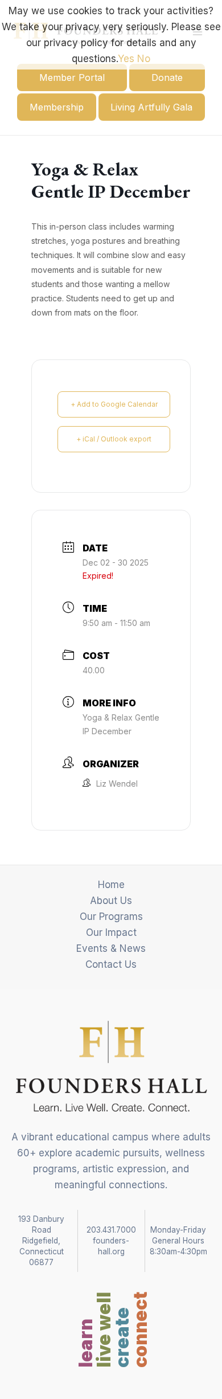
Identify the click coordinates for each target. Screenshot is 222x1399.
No (143, 58)
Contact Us (111, 964)
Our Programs (111, 916)
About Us (111, 900)
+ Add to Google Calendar (114, 404)
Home (111, 884)
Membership (57, 107)
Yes (126, 58)
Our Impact (111, 932)
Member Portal (72, 77)
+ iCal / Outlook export (113, 439)
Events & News (111, 948)
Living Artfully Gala (151, 107)
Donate (167, 77)
